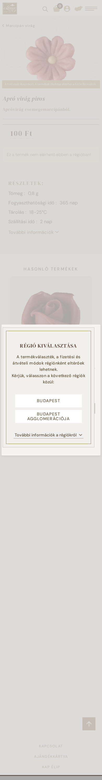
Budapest (48, 400)
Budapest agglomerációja (48, 416)
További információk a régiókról (46, 435)
